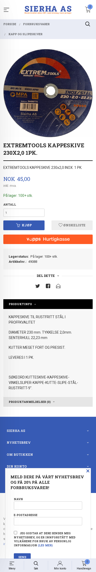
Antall (9, 204)
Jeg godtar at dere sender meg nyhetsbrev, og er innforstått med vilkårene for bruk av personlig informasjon (45, 539)
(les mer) (45, 545)
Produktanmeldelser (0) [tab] (30, 402)
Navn (18, 499)
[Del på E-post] (58, 287)
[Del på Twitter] (38, 287)
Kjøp (27, 225)
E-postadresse (25, 515)
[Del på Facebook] (48, 287)
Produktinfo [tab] (20, 304)
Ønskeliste (74, 225)
